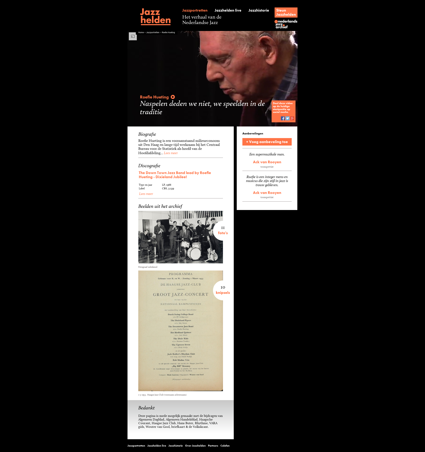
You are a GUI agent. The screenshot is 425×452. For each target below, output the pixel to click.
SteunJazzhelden (286, 12)
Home (141, 32)
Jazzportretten (195, 10)
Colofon (225, 445)
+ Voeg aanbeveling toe (267, 141)
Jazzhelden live (228, 10)
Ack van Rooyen (267, 161)
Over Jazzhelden (195, 445)
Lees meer (170, 153)
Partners (213, 445)
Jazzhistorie (259, 10)
